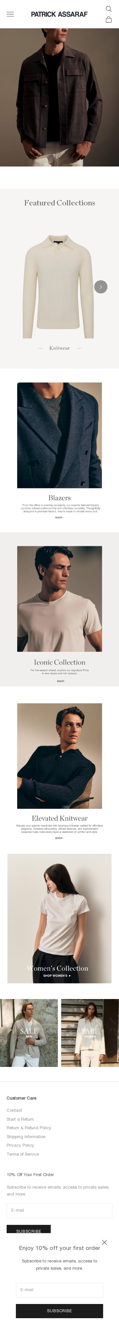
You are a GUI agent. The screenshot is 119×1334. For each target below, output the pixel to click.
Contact (14, 1111)
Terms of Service (23, 1155)
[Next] (100, 286)
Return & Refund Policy (29, 1128)
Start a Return (20, 1120)
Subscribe (59, 1311)
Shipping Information (26, 1137)
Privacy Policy (20, 1146)
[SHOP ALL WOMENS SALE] (90, 1033)
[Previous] (18, 286)
